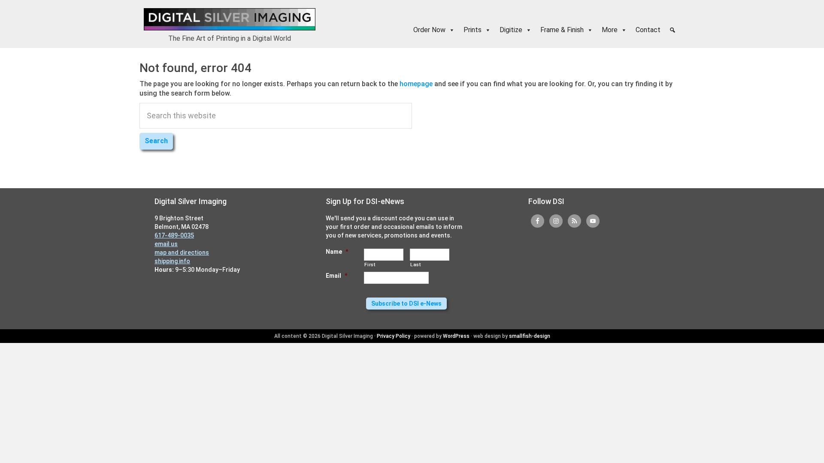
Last (415, 265)
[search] (672, 30)
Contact (648, 30)
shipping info (172, 261)
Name (337, 251)
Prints (473, 30)
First (369, 265)
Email (336, 275)
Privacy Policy (393, 336)
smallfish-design (529, 336)
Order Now (429, 30)
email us (166, 244)
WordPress (456, 336)
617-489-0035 (174, 235)
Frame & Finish (562, 30)
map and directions (181, 252)
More (610, 30)
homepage (416, 84)
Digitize (511, 30)
